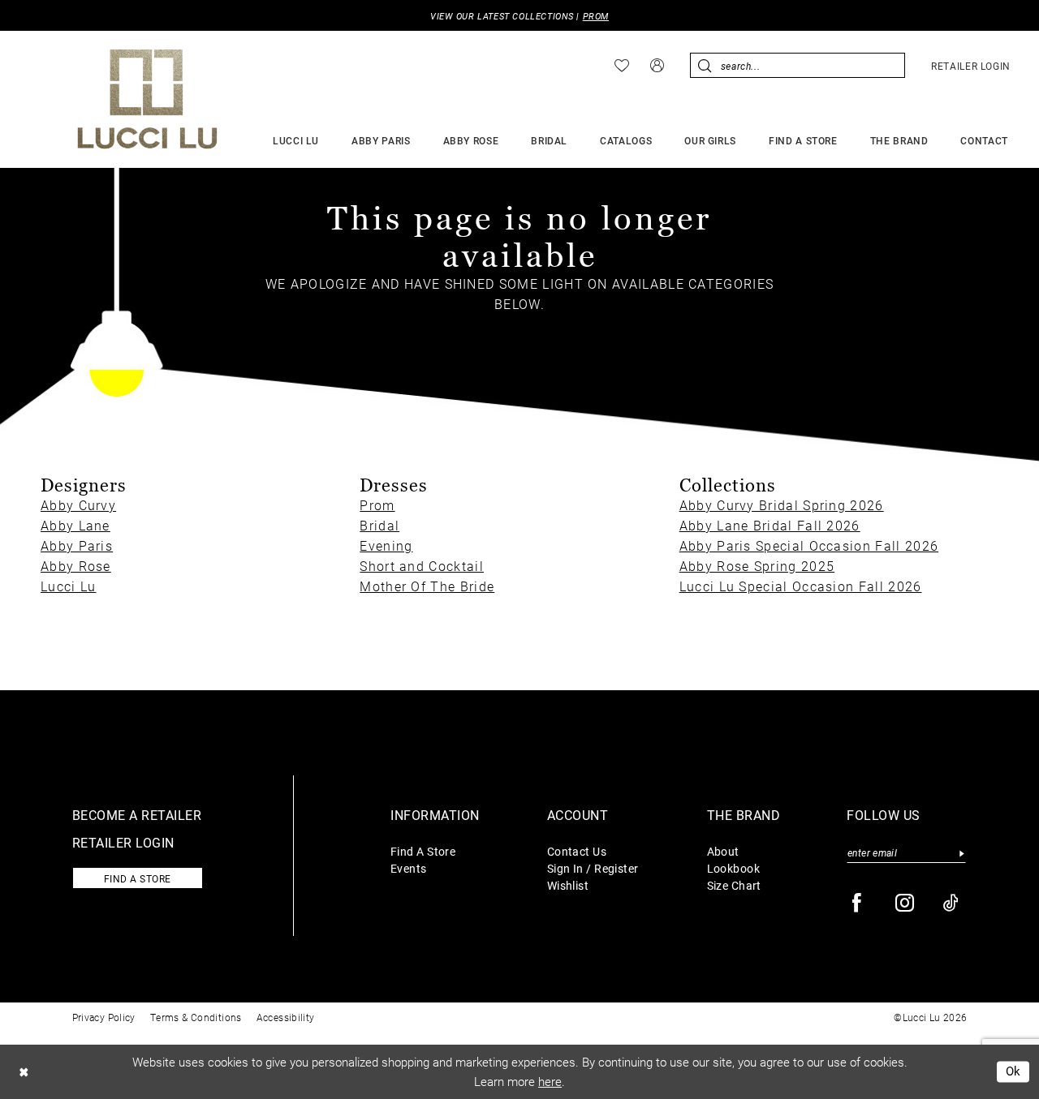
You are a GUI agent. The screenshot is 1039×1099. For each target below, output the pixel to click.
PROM (596, 16)
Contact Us (576, 851)
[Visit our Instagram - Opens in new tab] (905, 903)
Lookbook (734, 868)
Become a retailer (137, 814)
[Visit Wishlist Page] (622, 65)
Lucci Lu (68, 586)
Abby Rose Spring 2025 (757, 565)
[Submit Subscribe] (961, 853)
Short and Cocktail (422, 565)
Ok (1013, 1071)
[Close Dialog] (23, 1072)
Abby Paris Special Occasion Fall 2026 (808, 545)
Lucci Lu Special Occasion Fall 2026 (800, 586)
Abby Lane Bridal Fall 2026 (769, 525)
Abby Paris (77, 545)
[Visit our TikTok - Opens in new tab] (951, 903)
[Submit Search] (705, 65)
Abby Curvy (78, 504)
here (550, 1081)
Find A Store (422, 851)
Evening (386, 545)
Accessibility (286, 1017)
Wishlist (568, 885)
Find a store (137, 878)
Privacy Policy (104, 1017)
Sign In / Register (593, 868)
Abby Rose (76, 565)
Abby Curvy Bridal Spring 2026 (781, 504)
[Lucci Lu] (147, 99)
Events (408, 868)
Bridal (379, 525)
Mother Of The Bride (427, 586)
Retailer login (123, 842)
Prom (377, 504)
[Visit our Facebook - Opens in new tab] (858, 903)
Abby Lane (75, 525)
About (723, 851)
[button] (657, 65)
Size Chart (734, 885)
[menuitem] (622, 65)
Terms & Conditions (196, 1017)
